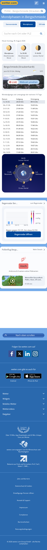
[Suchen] (41, 11)
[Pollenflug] (36, 3)
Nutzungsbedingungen (23, 529)
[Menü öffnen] (42, 3)
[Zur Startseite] (10, 3)
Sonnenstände (11, 24)
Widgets (6, 398)
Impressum (23, 507)
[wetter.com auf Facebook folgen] (11, 354)
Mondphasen (28, 24)
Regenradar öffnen (23, 234)
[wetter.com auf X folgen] (19, 354)
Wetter (6, 393)
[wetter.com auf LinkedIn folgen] (27, 354)
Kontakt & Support (23, 500)
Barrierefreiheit (23, 522)
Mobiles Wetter (9, 404)
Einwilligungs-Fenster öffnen (23, 493)
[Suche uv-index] (40, 33)
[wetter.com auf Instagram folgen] (35, 354)
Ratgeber (7, 414)
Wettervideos (8, 409)
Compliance (23, 515)
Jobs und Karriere (23, 479)
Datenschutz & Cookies (23, 486)
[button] (23, 393)
